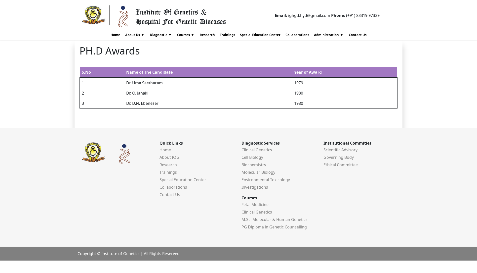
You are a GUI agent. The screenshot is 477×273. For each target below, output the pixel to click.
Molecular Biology (258, 172)
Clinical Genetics (256, 150)
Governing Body (338, 157)
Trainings (227, 35)
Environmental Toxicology (265, 179)
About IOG (169, 157)
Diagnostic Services (260, 143)
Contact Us (357, 35)
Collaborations (297, 35)
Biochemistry (253, 164)
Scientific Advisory (340, 150)
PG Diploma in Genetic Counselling (274, 227)
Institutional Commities (347, 143)
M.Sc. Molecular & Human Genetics (274, 219)
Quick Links (171, 143)
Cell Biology (252, 157)
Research (207, 35)
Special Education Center (260, 35)
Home (115, 35)
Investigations (254, 187)
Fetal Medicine (255, 204)
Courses (249, 198)
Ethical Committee (340, 164)
